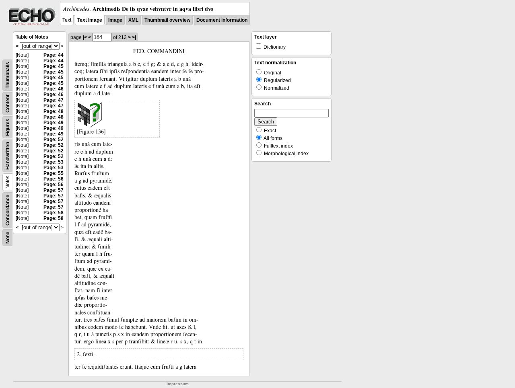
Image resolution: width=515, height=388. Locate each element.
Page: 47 (53, 100)
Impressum (178, 384)
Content (7, 103)
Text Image (89, 20)
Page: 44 (53, 55)
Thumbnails (7, 75)
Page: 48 (53, 111)
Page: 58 (53, 213)
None (7, 238)
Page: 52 (53, 139)
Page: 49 (53, 122)
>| (134, 37)
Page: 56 (53, 179)
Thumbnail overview (167, 20)
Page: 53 (53, 162)
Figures (7, 127)
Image (115, 20)
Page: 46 (53, 89)
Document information (221, 20)
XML (133, 20)
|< (85, 37)
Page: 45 (53, 66)
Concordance (7, 210)
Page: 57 (53, 190)
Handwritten (7, 156)
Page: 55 (53, 173)
